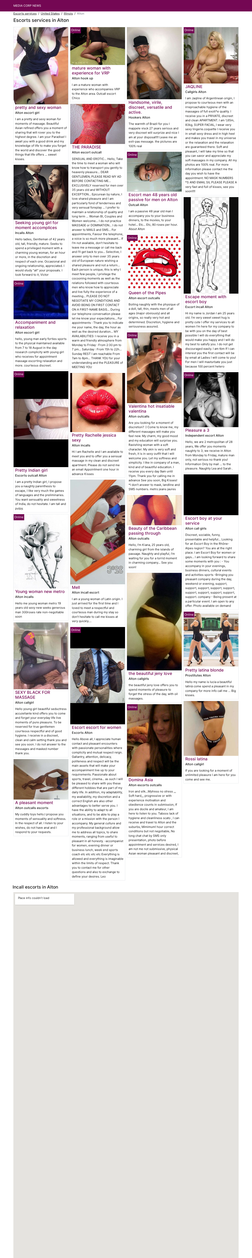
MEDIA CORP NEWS (27, 5)
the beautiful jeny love (150, 673)
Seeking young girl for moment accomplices (36, 225)
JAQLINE (194, 86)
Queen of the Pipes (147, 292)
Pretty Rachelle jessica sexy (94, 438)
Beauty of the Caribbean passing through (153, 531)
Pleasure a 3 (197, 430)
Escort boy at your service (203, 521)
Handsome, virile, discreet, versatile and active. (150, 107)
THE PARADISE (86, 147)
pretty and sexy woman (38, 107)
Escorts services (25, 13)
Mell (76, 587)
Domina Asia (141, 779)
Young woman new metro (40, 591)
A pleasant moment (34, 802)
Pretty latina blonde (204, 670)
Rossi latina (196, 758)
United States (50, 13)
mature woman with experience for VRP (91, 70)
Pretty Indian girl (31, 470)
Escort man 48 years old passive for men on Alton (153, 197)
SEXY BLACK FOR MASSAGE (32, 695)
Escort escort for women (96, 727)
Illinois (68, 13)
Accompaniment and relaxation (35, 325)
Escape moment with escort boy (205, 299)
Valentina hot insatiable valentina (151, 409)
